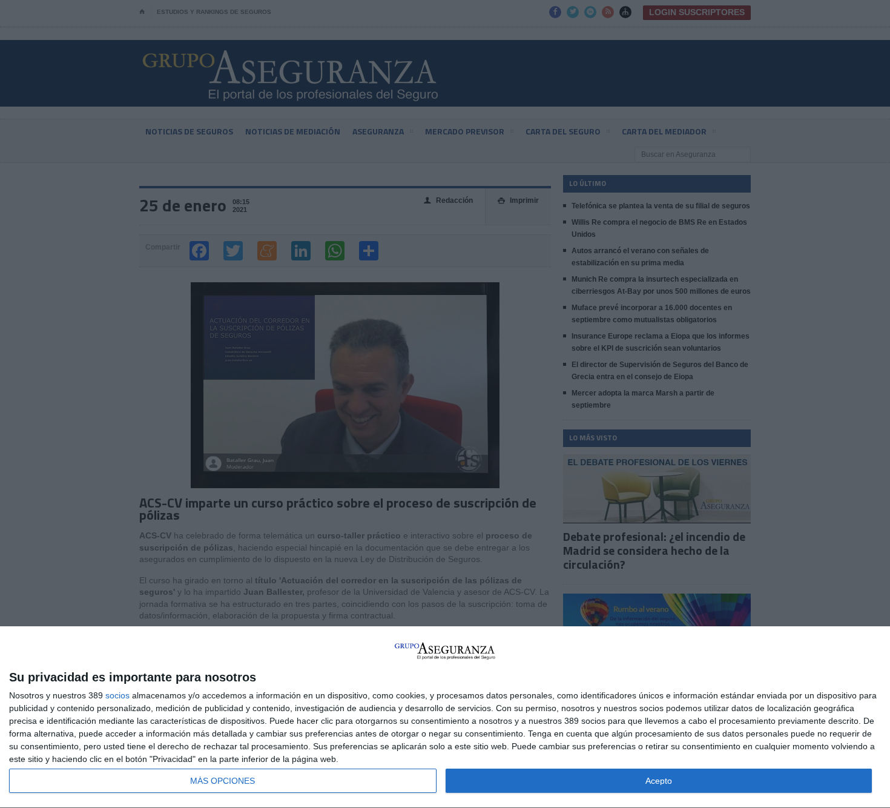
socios (117, 695)
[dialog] (445, 717)
